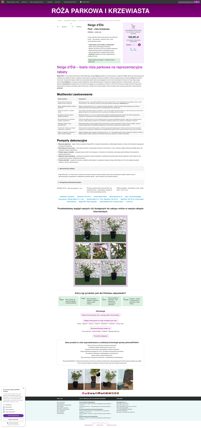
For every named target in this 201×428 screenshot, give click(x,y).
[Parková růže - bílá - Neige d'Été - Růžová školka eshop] (94, 393)
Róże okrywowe (60, 412)
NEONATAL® (82, 419)
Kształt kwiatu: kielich (100, 196)
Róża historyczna (60, 403)
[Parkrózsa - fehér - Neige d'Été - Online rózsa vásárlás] (112, 393)
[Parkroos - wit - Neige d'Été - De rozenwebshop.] (115, 393)
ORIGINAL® (81, 405)
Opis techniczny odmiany (67, 168)
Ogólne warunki (100, 425)
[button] (13, 423)
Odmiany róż (24, 2)
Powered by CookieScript (13, 424)
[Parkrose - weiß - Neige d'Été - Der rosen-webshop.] (83, 393)
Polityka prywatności (89, 425)
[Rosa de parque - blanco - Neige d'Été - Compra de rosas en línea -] (118, 393)
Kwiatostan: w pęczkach (67, 196)
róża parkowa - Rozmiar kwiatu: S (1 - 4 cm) (71, 199)
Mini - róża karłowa (61, 410)
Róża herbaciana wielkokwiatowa (64, 405)
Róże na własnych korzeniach (36, 2)
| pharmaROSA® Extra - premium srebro (111, 202)
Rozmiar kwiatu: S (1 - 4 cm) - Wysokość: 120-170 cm (102, 199)
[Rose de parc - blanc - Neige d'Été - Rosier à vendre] (104, 393)
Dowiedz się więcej (14, 401)
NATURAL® (88, 412)
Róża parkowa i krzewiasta (70, 20)
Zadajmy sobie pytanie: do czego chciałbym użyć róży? (100, 320)
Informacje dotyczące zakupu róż (100, 328)
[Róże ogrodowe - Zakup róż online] (197, 2)
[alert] (13, 406)
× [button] (23, 388)
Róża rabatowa (60, 406)
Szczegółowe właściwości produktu (70, 182)
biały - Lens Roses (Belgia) (133, 196)
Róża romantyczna (61, 402)
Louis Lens (129, 202)
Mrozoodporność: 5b (116, 196)
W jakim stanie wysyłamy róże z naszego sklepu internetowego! (100, 315)
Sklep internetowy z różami (13, 2)
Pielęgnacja (49, 2)
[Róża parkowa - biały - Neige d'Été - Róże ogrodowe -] (86, 393)
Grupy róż (60, 20)
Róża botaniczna (60, 413)
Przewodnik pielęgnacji (100, 336)
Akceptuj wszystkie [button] (13, 415)
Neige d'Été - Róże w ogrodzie (88, 202)
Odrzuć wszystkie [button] (13, 419)
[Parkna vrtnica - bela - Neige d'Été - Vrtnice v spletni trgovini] (91, 393)
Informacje (57, 2)
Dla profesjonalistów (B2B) (70, 2)
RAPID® (81, 415)
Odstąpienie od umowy (111, 425)
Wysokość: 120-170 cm (84, 196)
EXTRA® (81, 407)
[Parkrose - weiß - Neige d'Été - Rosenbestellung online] (99, 393)
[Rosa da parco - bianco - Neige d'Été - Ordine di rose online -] (96, 393)
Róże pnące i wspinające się (63, 409)
